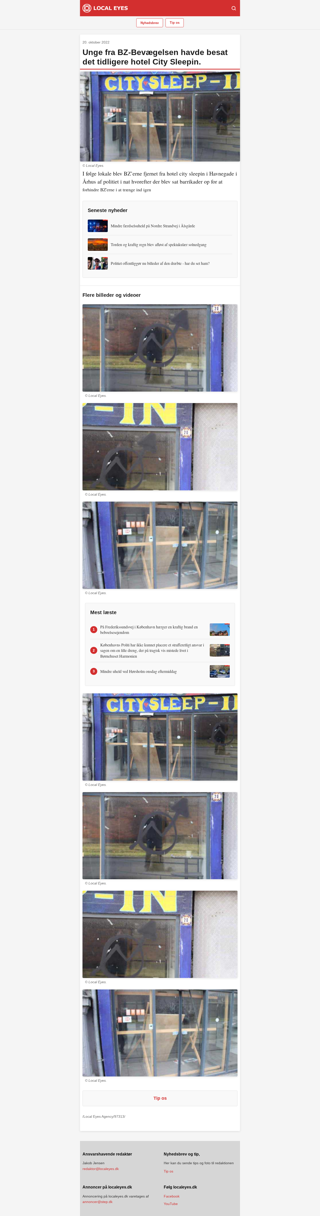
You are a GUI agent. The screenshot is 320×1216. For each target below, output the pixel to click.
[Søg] (234, 8)
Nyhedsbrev (149, 23)
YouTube (171, 1204)
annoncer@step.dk (97, 1202)
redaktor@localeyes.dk (100, 1169)
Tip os (175, 23)
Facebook (172, 1196)
